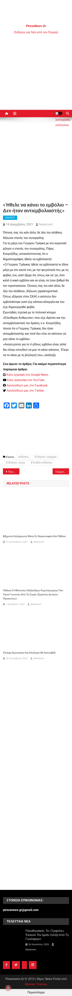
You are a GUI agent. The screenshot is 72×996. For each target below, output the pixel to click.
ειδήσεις (23, 457)
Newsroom (46, 224)
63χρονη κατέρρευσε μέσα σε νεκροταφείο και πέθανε (34, 536)
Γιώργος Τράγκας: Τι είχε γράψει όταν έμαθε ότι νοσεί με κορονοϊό (62, 471)
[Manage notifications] (8, 988)
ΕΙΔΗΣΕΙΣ (10, 217)
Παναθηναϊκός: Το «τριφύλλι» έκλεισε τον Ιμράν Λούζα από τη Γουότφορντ (47, 935)
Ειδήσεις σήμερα (45, 457)
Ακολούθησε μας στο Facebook (27, 385)
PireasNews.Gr (36, 26)
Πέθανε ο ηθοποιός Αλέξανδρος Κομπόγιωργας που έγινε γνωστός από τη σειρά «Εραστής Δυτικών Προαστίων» (33, 594)
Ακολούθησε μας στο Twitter (25, 390)
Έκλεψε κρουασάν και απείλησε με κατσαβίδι (29, 652)
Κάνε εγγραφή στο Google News (27, 374)
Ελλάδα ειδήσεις (41, 462)
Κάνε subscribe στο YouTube (25, 380)
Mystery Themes (36, 984)
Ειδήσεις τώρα (15, 462)
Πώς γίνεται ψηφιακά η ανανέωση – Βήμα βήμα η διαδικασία (14, 471)
